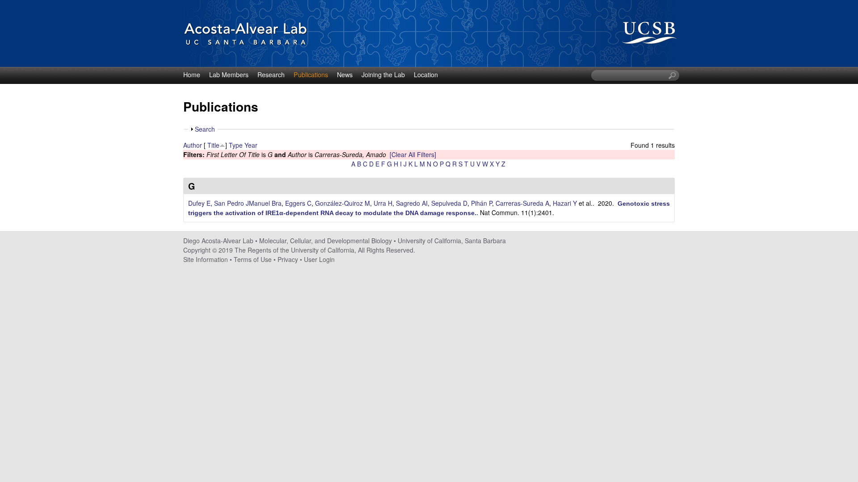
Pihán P (481, 203)
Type (236, 145)
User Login (319, 259)
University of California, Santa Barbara (452, 240)
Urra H (383, 203)
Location (426, 74)
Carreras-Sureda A (522, 203)
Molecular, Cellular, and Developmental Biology (325, 240)
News (345, 74)
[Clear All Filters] (413, 154)
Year (250, 145)
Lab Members (228, 74)
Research (271, 74)
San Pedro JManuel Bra (248, 203)
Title (213, 145)
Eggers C (298, 203)
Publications (311, 74)
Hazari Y (565, 203)
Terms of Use (253, 259)
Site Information (205, 259)
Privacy (288, 259)
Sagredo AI (412, 203)
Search (205, 129)
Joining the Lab (383, 74)
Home (191, 74)
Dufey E (199, 203)
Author (192, 145)
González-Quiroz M (342, 203)
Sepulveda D (449, 203)
